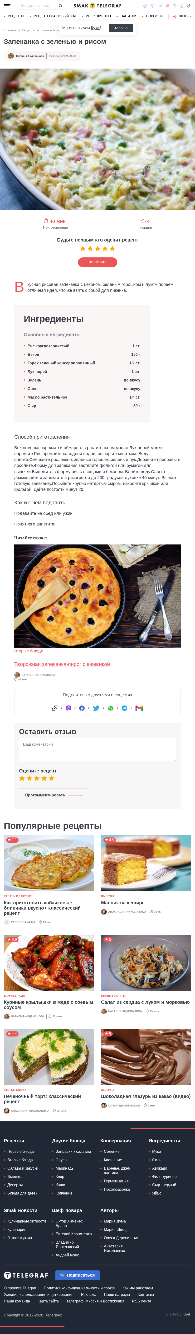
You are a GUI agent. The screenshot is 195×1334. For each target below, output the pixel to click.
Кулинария (16, 1229)
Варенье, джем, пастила (118, 1170)
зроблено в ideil (178, 1314)
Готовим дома (19, 1238)
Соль (33, 389)
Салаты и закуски (17, 896)
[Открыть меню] (7, 6)
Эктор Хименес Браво (69, 1223)
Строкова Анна (23, 922)
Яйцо (156, 1193)
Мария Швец (115, 1229)
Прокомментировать (45, 795)
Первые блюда (20, 1151)
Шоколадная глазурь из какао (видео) (146, 1096)
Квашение (113, 1160)
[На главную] (97, 6)
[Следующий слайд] (190, 16)
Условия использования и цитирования (38, 1294)
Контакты (146, 1294)
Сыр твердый (164, 1185)
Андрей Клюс (67, 1255)
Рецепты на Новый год (55, 16)
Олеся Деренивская (124, 1105)
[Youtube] (167, 5)
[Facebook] (144, 5)
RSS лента (141, 1301)
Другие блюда (14, 995)
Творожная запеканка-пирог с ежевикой (62, 664)
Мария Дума (115, 1221)
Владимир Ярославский (67, 1244)
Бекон (33, 355)
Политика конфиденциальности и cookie (79, 1288)
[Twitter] (174, 6)
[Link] (55, 708)
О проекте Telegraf (20, 1288)
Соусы (61, 1160)
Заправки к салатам (73, 1151)
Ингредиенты (98, 16)
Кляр (60, 1177)
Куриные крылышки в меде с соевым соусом (48, 1004)
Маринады (65, 1168)
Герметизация (116, 1181)
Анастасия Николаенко (127, 911)
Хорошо (121, 28)
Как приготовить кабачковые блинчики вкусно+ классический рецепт (42, 908)
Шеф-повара (67, 1210)
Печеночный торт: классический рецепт (42, 1099)
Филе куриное (164, 1177)
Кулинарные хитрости (26, 1221)
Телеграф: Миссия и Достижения (95, 1301)
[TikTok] (189, 5)
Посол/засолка (117, 1189)
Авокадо (159, 1168)
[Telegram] (160, 5)
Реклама (88, 1294)
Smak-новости (20, 1210)
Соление (112, 1151)
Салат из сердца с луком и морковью (145, 1002)
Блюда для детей (22, 1193)
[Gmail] (139, 708)
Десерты (107, 1089)
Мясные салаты (113, 995)
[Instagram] (181, 5)
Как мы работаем (137, 1288)
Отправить (98, 262)
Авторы (109, 1210)
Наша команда (17, 1301)
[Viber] (152, 5)
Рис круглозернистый (48, 346)
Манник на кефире (123, 902)
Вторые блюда (51, 30)
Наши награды (117, 1294)
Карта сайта (48, 1301)
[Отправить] (60, 5)
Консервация (115, 1140)
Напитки (128, 16)
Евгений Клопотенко (74, 1234)
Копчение (64, 1193)
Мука (156, 1151)
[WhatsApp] (110, 708)
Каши (60, 1185)
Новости (154, 16)
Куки (95, 28)
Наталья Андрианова (30, 56)
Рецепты (16, 16)
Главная (10, 30)
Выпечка (108, 896)
